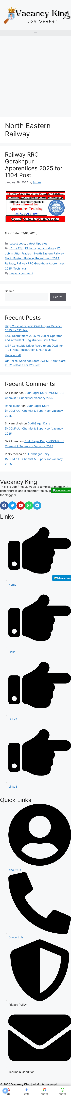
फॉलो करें (44, 1094)
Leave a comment (21, 273)
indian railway (46, 248)
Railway (10, 263)
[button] (35, 33)
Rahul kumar (13, 405)
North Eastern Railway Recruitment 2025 (32, 258)
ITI (58, 248)
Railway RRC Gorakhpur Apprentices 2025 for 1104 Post (33, 164)
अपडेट (26, 1094)
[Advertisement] (35, 77)
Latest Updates (37, 243)
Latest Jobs (17, 243)
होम (8, 1094)
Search (9, 291)
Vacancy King (18, 481)
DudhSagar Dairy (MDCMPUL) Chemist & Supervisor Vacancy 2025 (34, 410)
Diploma (30, 248)
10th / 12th (16, 248)
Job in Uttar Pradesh (19, 253)
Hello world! (13, 355)
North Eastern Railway (49, 253)
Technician (20, 268)
